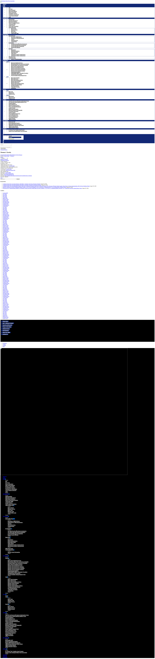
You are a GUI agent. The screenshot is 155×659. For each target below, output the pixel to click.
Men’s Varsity (11, 507)
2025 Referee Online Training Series (16, 546)
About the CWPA (6, 332)
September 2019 (6, 283)
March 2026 (5, 198)
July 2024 (5, 220)
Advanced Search (3, 149)
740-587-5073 (9, 169)
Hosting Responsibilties (13, 570)
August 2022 (5, 245)
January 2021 (5, 266)
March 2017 (5, 316)
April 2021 (5, 262)
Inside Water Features (10, 487)
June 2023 (5, 234)
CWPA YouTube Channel (10, 645)
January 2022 (5, 252)
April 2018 (5, 301)
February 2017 (6, 317)
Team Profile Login (12, 512)
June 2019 (5, 286)
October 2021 (5, 256)
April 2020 (5, 275)
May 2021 (5, 261)
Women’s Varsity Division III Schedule (16, 568)
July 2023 (5, 233)
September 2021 (6, 257)
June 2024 (5, 221)
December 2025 (6, 201)
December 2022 (6, 240)
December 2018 (6, 293)
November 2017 (6, 307)
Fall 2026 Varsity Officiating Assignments (17, 531)
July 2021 (5, 259)
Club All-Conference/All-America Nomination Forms (17, 615)
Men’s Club (10, 510)
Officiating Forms (12, 525)
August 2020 (5, 271)
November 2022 (6, 242)
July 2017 (5, 311)
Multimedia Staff (9, 640)
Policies (9, 523)
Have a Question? (9, 484)
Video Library (11, 543)
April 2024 (5, 223)
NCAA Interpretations (12, 541)
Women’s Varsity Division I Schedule (16, 567)
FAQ (6, 481)
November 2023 (6, 228)
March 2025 (5, 211)
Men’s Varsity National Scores (14, 560)
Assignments (8, 528)
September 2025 (6, 205)
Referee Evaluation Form (10, 631)
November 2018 (6, 294)
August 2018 (5, 297)
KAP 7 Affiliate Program (8, 323)
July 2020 (5, 272)
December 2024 (6, 214)
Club (4, 477)
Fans (4, 479)
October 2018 (5, 295)
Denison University (4, 159)
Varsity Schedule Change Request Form (16, 574)
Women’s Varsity (11, 509)
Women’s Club (11, 511)
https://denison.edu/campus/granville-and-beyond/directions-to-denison (18, 175)
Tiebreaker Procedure (12, 589)
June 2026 (5, 195)
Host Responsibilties (12, 588)
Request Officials (9, 634)
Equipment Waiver (9, 617)
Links (6, 491)
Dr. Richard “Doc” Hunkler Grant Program (14, 651)
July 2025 (5, 207)
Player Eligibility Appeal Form (12, 629)
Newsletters (10, 539)
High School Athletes (10, 485)
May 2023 (5, 235)
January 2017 (5, 318)
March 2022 (5, 250)
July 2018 (5, 298)
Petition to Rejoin (9, 627)
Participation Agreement (10, 626)
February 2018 (6, 304)
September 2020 (6, 270)
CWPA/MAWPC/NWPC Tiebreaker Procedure (17, 572)
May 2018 (5, 300)
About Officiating (9, 518)
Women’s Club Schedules (13, 583)
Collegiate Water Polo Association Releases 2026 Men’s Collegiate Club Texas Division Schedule (21, 183)
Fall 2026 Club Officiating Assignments (16, 532)
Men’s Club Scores (12, 580)
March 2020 (5, 276)
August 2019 (5, 284)
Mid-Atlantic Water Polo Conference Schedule (18, 562)
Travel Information (9, 549)
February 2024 (6, 225)
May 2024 (5, 222)
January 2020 (5, 279)
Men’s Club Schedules (13, 579)
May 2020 (5, 274)
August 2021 (5, 258)
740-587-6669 (8, 172)
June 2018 (5, 299)
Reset (2, 157)
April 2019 (5, 288)
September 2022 (6, 244)
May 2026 (5, 196)
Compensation (11, 526)
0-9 (1, 154)
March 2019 (5, 289)
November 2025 (6, 202)
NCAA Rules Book (12, 542)
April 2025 (5, 210)
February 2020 (6, 278)
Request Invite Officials (13, 535)
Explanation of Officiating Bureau (15, 522)
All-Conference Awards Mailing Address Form (15, 616)
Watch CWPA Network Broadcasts (12, 642)
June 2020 (5, 273)
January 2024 (5, 226)
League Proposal (9, 622)
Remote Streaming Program (11, 641)
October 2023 (5, 230)
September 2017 (6, 309)
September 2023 (6, 231)
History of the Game (9, 486)
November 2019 (6, 281)
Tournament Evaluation (10, 633)
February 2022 (6, 251)
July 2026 (5, 194)
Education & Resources (10, 497)
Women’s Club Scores (12, 584)
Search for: (2, 179)
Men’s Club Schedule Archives (14, 582)
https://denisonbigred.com (9, 174)
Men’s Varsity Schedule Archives (15, 564)
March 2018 (5, 303)
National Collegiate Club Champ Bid (13, 625)
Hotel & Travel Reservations (11, 500)
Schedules (5, 555)
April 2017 (5, 315)
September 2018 (6, 296)
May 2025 (5, 209)
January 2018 (5, 305)
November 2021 (6, 255)
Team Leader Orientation (10, 504)
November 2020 (6, 268)
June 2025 (5, 208)
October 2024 (5, 216)
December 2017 (6, 306)
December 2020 (6, 267)
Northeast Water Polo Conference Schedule (17, 563)
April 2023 (5, 236)
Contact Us (5, 334)
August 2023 (5, 232)
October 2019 (5, 282)
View (1, 177)
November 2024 (6, 215)
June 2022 (5, 247)
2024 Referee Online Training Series (16, 545)
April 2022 (5, 249)
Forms (4, 612)
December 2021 (6, 254)
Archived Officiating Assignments (15, 533)
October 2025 (5, 203)
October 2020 (5, 269)
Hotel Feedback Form (10, 619)
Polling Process (11, 601)
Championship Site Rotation (14, 573)
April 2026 (5, 197)
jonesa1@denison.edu (9, 173)
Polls (4, 594)
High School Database (10, 499)
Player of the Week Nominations (12, 621)
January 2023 (5, 239)
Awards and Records (7, 325)
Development (6, 330)
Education (7, 537)
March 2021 (5, 263)
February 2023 (6, 238)
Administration (6, 328)
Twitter (5, 656)
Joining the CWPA (9, 501)
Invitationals (11, 591)
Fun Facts (7, 482)
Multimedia (5, 637)
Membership (6, 494)
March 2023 (5, 237)
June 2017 (5, 312)
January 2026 (5, 200)
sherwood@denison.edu (10, 170)
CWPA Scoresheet (9, 635)
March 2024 (5, 224)
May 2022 (5, 248)
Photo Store (5, 321)
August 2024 (5, 219)
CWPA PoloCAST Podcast (11, 646)
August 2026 (5, 193)
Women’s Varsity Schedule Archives (16, 569)
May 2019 (5, 287)
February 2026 (6, 199)
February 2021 (6, 264)
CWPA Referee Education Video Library (14, 644)
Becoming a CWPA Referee (14, 521)
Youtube (5, 655)
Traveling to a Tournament (11, 489)
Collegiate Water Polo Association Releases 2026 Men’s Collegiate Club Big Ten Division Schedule (22, 185)
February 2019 (6, 291)
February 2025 (6, 212)
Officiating (5, 516)
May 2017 (5, 313)
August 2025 (5, 206)
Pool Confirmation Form (10, 630)
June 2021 (5, 260)
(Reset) (20, 154)
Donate (4, 649)
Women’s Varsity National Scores (15, 565)
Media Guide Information (10, 624)
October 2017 (5, 308)
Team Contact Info (9, 505)
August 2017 (5, 310)
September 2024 (6, 218)
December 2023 (6, 227)
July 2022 (5, 246)
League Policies (9, 502)
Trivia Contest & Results (10, 490)
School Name (6, 156)
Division (12, 156)
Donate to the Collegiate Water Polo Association (16, 652)
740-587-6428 (11, 165)
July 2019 (5, 285)
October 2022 (5, 243)
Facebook (5, 657)
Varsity (5, 476)
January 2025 (5, 213)
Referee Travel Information (14, 552)
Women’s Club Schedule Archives (15, 585)
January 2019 (5, 292)
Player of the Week (7, 327)
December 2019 (6, 280)
